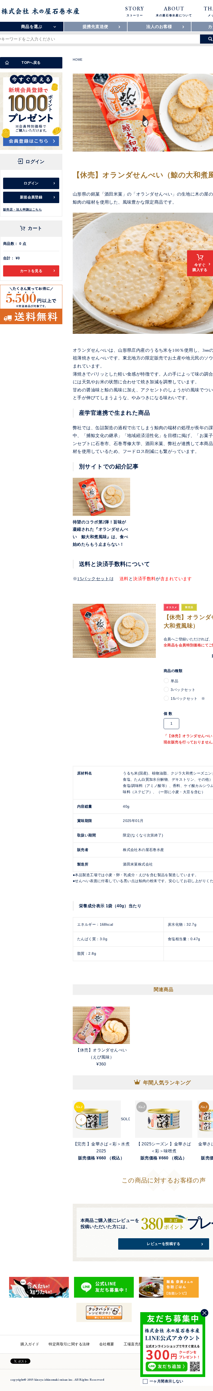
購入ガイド (30, 1344)
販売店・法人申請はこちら (22, 209)
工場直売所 (133, 1344)
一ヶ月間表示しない (166, 1381)
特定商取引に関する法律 (69, 1344)
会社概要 (106, 1344)
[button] (81, 1119)
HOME (78, 59)
